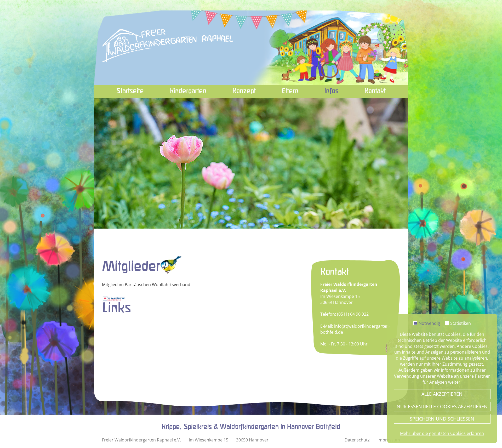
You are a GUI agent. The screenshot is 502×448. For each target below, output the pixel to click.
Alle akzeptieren (442, 394)
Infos (331, 91)
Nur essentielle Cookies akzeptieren (442, 406)
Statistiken (460, 323)
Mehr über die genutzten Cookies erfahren (442, 433)
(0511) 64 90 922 (353, 314)
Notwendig (429, 323)
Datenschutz (357, 440)
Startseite (130, 91)
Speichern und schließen (442, 419)
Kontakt (375, 91)
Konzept (244, 91)
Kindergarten (188, 91)
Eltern (290, 91)
